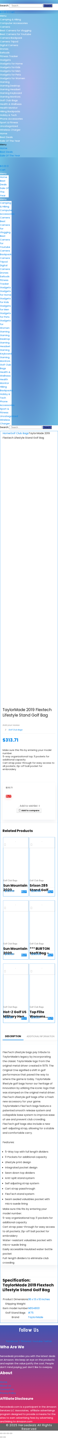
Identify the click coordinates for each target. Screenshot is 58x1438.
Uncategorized (9, 126)
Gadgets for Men (10, 71)
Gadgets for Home (11, 63)
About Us (5, 1385)
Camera (5, 26)
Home (3, 133)
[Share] (7, 1433)
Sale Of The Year (10, 140)
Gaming (5, 82)
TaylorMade (35, 1317)
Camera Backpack (11, 37)
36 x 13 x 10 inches (39, 1299)
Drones (4, 49)
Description (13, 1036)
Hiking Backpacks (10, 111)
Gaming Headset (10, 89)
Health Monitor (9, 107)
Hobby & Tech (8, 115)
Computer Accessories (14, 23)
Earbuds (5, 52)
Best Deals (6, 137)
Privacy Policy (8, 1393)
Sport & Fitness (9, 122)
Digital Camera (9, 45)
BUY (8, 796)
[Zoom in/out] (1, 1433)
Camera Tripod (9, 41)
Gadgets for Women (12, 78)
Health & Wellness (11, 104)
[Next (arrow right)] (4, 1437)
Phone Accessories (11, 118)
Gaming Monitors (10, 96)
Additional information (40, 1036)
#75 (31, 1313)
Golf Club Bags (9, 100)
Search (4, 5)
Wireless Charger (10, 129)
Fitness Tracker (9, 56)
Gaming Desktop (10, 85)
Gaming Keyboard (11, 93)
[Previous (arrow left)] (1, 1437)
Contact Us (7, 1389)
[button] (29, 16)
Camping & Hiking (10, 19)
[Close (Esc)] (11, 1433)
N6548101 (34, 1308)
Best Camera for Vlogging (15, 30)
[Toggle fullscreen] (4, 1433)
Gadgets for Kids (10, 67)
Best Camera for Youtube (15, 34)
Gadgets (5, 60)
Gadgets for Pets (10, 74)
